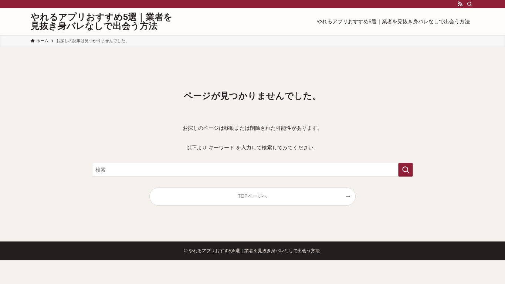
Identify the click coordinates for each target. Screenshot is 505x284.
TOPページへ (252, 196)
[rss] (460, 4)
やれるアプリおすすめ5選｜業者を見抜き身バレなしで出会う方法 (102, 21)
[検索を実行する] (405, 170)
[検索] (469, 4)
